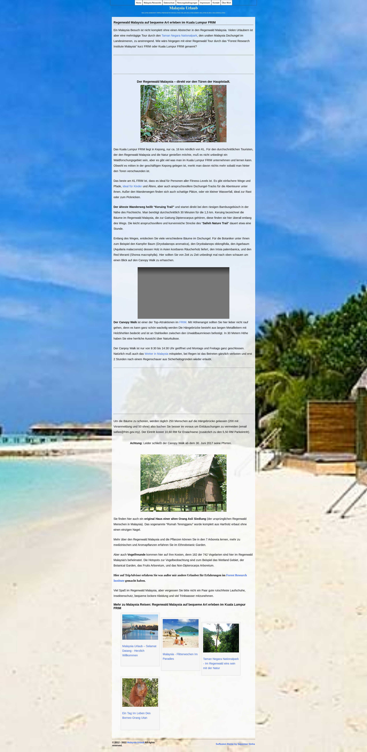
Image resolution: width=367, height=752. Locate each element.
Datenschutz (169, 3)
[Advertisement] (183, 65)
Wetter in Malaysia (156, 353)
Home (138, 3)
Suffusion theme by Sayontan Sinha (235, 744)
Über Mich (226, 3)
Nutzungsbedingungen (187, 3)
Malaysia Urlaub (183, 8)
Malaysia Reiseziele (152, 3)
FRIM (182, 322)
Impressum (205, 3)
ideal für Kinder (132, 186)
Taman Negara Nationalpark (179, 35)
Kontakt (216, 3)
